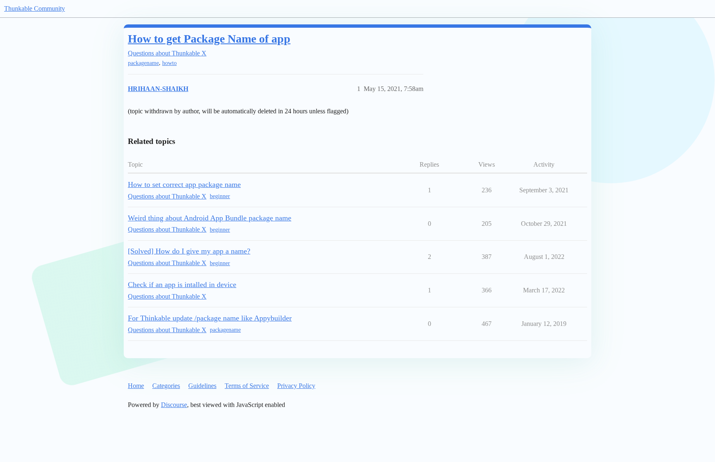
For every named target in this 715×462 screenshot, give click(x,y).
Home (136, 385)
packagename (143, 63)
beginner (220, 196)
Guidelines (202, 385)
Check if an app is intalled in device (182, 284)
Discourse (174, 404)
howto (169, 63)
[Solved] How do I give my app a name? (189, 251)
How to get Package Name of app (209, 38)
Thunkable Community (34, 8)
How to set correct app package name (184, 184)
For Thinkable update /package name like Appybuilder (210, 318)
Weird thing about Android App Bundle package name (209, 218)
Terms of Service (247, 385)
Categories (166, 385)
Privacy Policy (296, 385)
